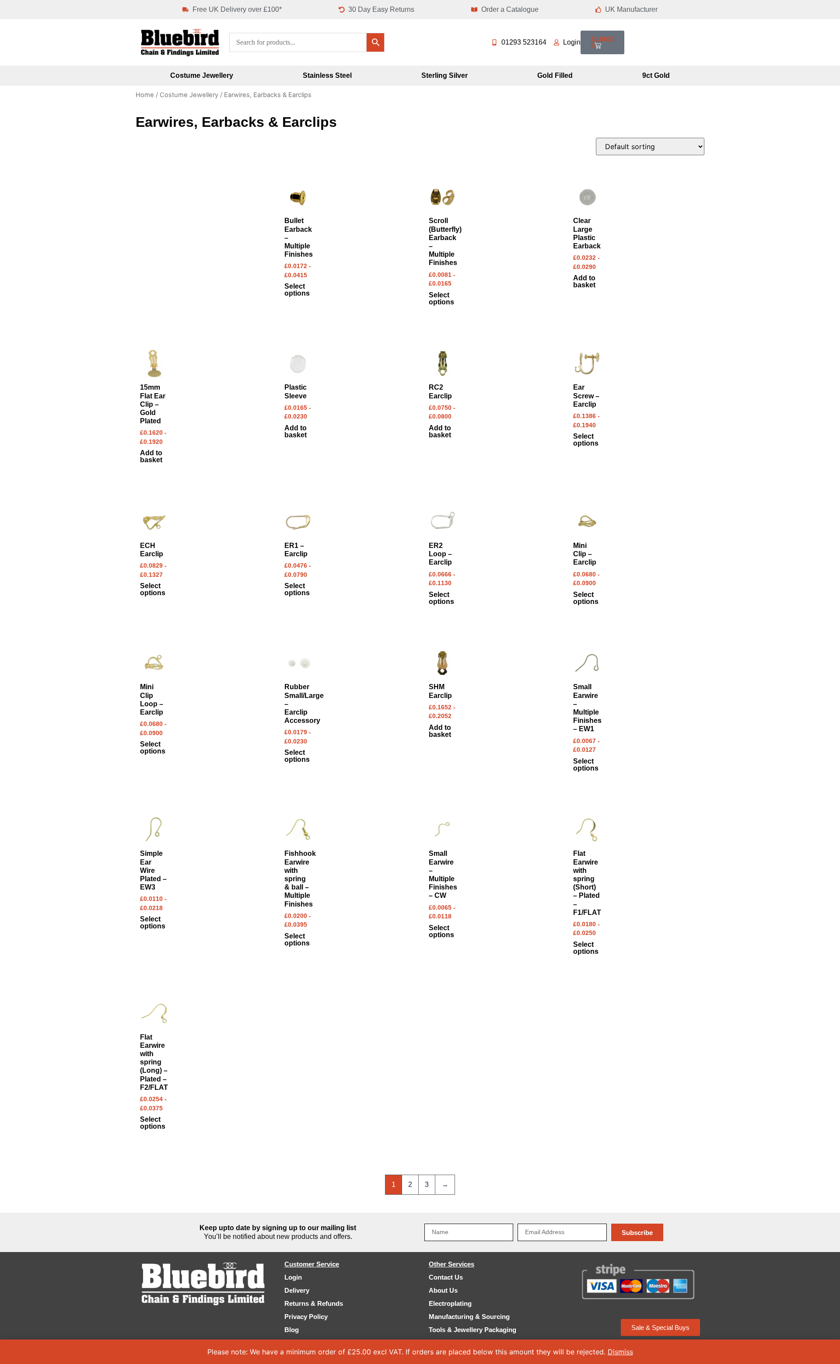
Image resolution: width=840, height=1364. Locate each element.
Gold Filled (555, 75)
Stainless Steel (327, 75)
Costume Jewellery (201, 75)
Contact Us (446, 1277)
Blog (291, 1329)
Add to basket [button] (584, 282)
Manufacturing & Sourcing (469, 1316)
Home (145, 95)
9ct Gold (656, 75)
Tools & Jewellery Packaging (472, 1329)
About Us (443, 1290)
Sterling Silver (444, 75)
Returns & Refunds (313, 1303)
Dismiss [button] (620, 1351)
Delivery (296, 1290)
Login (293, 1277)
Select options (297, 290)
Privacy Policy (306, 1316)
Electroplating (450, 1303)
